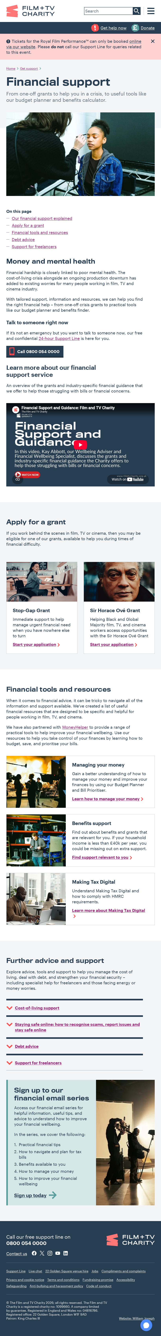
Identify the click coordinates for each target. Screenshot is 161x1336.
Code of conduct (99, 1286)
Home (10, 68)
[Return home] (30, 11)
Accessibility (125, 1279)
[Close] (153, 41)
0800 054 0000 (26, 1243)
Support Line (16, 1271)
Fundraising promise (98, 1279)
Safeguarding (16, 1286)
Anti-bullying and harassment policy (56, 1286)
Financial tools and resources (40, 232)
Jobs (94, 1271)
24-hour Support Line (59, 338)
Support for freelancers (34, 246)
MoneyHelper (75, 727)
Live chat (35, 1271)
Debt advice (23, 239)
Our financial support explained (42, 218)
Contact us (16, 1253)
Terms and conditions (63, 1279)
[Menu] (151, 11)
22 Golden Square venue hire (66, 1271)
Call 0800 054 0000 (38, 351)
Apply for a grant (28, 225)
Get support (29, 68)
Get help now (114, 27)
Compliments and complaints (124, 1271)
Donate (148, 27)
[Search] (137, 11)
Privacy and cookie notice (25, 1279)
